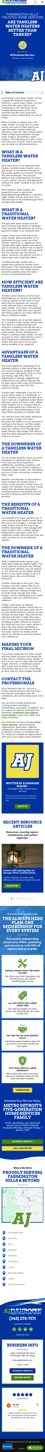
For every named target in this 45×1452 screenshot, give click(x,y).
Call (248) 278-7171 (22, 1148)
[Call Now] (35, 2)
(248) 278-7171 (22, 1318)
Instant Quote (22, 1378)
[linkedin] (25, 1329)
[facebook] (14, 1329)
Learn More (22, 1090)
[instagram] (31, 1329)
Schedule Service (23, 1142)
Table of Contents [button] (14, 92)
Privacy (22, 1448)
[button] (42, 2)
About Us (22, 806)
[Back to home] (14, 2)
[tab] (11, 898)
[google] (20, 1329)
